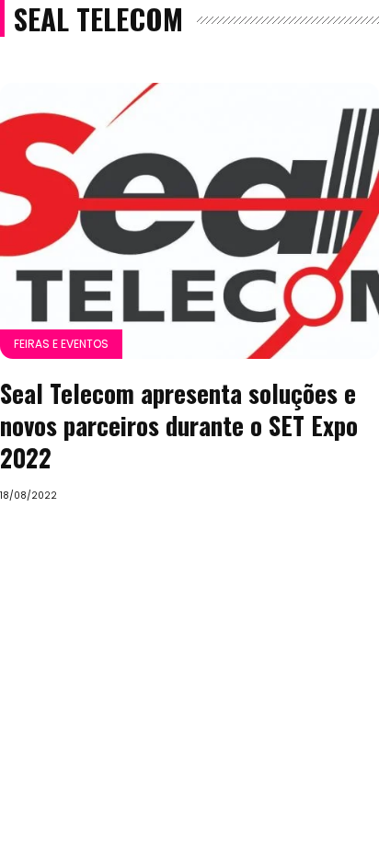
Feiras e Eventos (61, 344)
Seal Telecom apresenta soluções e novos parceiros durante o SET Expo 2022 (179, 425)
